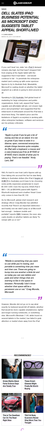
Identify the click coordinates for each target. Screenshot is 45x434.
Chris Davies (8, 34)
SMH (18, 214)
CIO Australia (17, 97)
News (4, 9)
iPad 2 (31, 67)
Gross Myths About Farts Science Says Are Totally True (11, 383)
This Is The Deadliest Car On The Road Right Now (11, 417)
